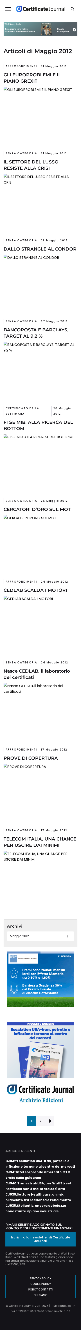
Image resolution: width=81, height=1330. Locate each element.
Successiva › (49, 1121)
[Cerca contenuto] (73, 9)
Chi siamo (40, 1295)
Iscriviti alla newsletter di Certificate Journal (40, 1239)
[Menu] (8, 9)
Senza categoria (21, 153)
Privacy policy (40, 1278)
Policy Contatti (40, 1289)
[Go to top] (71, 1315)
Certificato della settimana (22, 411)
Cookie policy (40, 1284)
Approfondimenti (21, 66)
